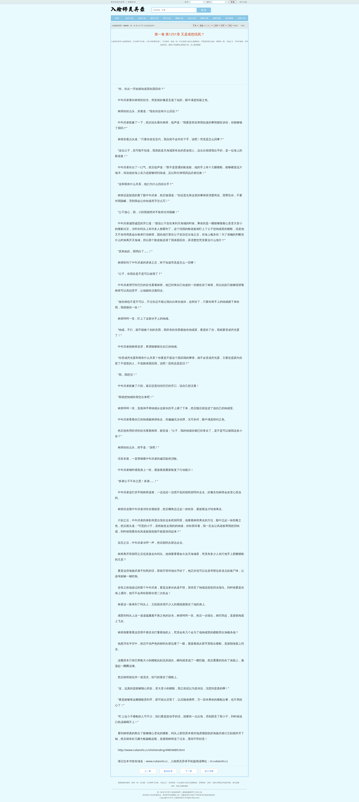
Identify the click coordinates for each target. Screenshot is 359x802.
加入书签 (209, 771)
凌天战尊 (236, 782)
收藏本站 (132, 2)
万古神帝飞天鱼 (139, 41)
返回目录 (168, 771)
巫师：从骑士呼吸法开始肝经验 (219, 782)
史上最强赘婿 (195, 45)
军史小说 (167, 18)
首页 (117, 18)
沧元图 (142, 782)
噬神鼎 (126, 25)
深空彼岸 (172, 782)
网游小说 (179, 18)
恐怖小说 (204, 18)
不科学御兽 (239, 41)
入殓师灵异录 (128, 9)
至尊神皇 (202, 782)
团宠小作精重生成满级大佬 (179, 45)
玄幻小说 (129, 18)
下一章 (188, 771)
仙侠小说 (142, 18)
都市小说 (154, 18)
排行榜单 (229, 18)
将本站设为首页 (118, 2)
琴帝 (246, 41)
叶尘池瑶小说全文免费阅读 (189, 41)
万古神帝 (165, 41)
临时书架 (217, 18)
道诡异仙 (163, 45)
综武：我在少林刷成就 (179, 786)
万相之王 (229, 41)
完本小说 (242, 18)
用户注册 (243, 2)
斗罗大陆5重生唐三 (153, 41)
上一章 (147, 771)
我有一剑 (174, 41)
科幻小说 (192, 18)
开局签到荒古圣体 (208, 41)
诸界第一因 (220, 41)
